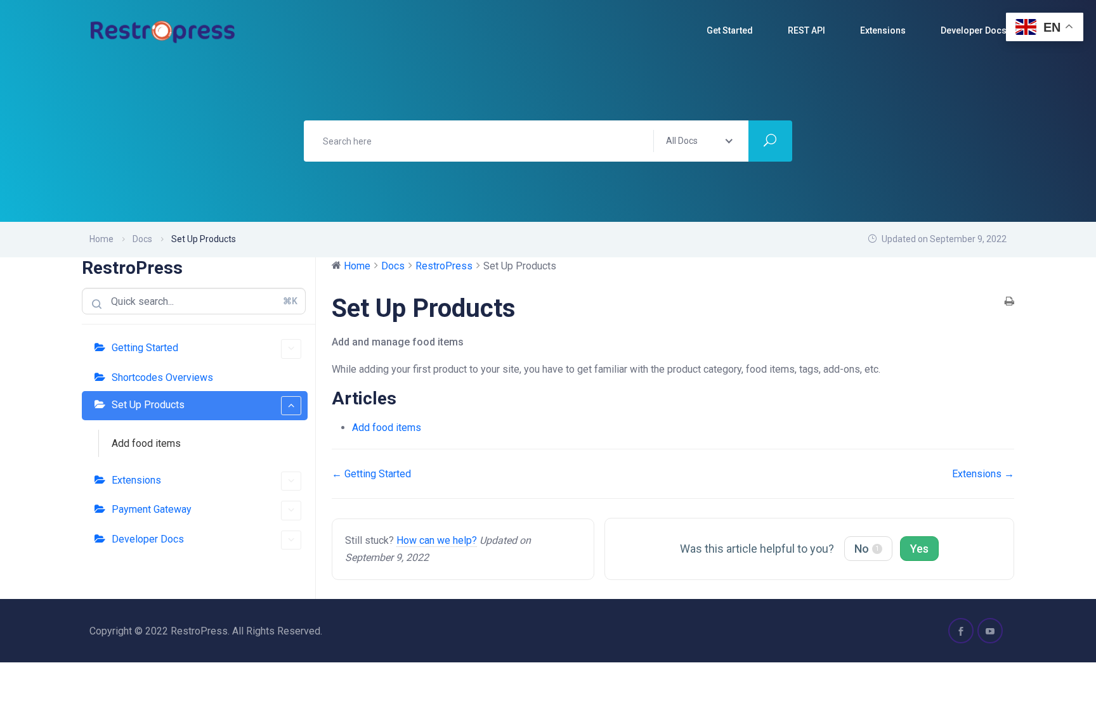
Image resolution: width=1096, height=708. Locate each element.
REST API (806, 30)
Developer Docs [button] (974, 30)
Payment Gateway (152, 509)
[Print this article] (1009, 302)
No (866, 548)
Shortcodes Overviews (162, 377)
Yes (919, 548)
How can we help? (436, 540)
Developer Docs (148, 539)
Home (101, 239)
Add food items (146, 443)
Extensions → (983, 474)
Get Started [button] (730, 30)
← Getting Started (371, 474)
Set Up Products (148, 405)
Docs (142, 239)
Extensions (883, 30)
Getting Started (145, 348)
